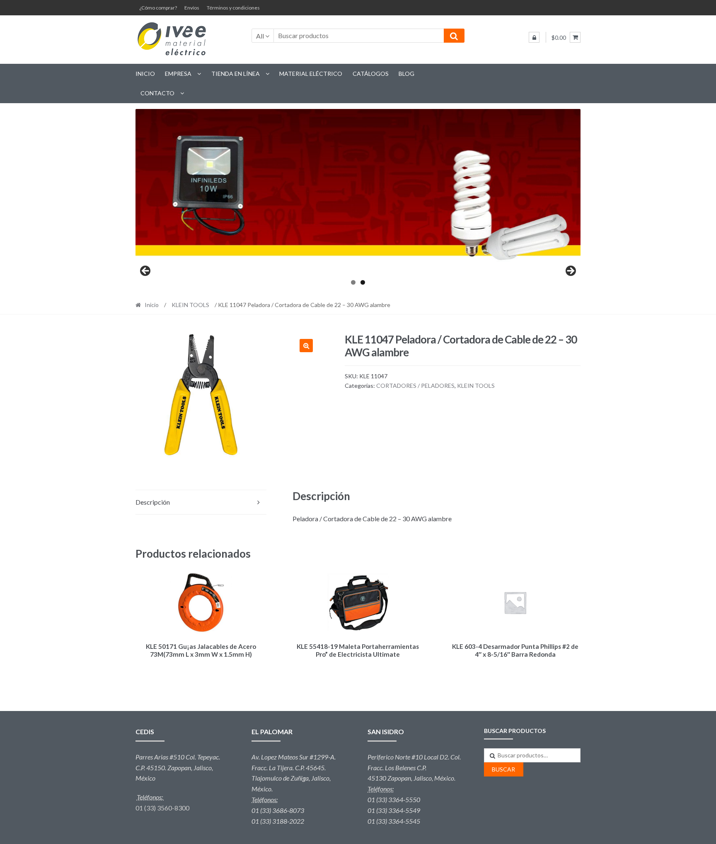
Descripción (152, 502)
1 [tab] (353, 282)
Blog (406, 73)
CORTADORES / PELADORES (415, 385)
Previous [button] (146, 271)
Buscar (503, 769)
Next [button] (570, 271)
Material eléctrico (310, 73)
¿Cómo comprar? (158, 8)
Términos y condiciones (233, 8)
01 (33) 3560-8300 (162, 808)
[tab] (200, 502)
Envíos (191, 8)
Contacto (157, 93)
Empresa (178, 73)
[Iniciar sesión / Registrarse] (534, 37)
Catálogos (371, 73)
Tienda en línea (235, 73)
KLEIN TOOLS (190, 304)
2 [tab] (362, 282)
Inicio (145, 73)
